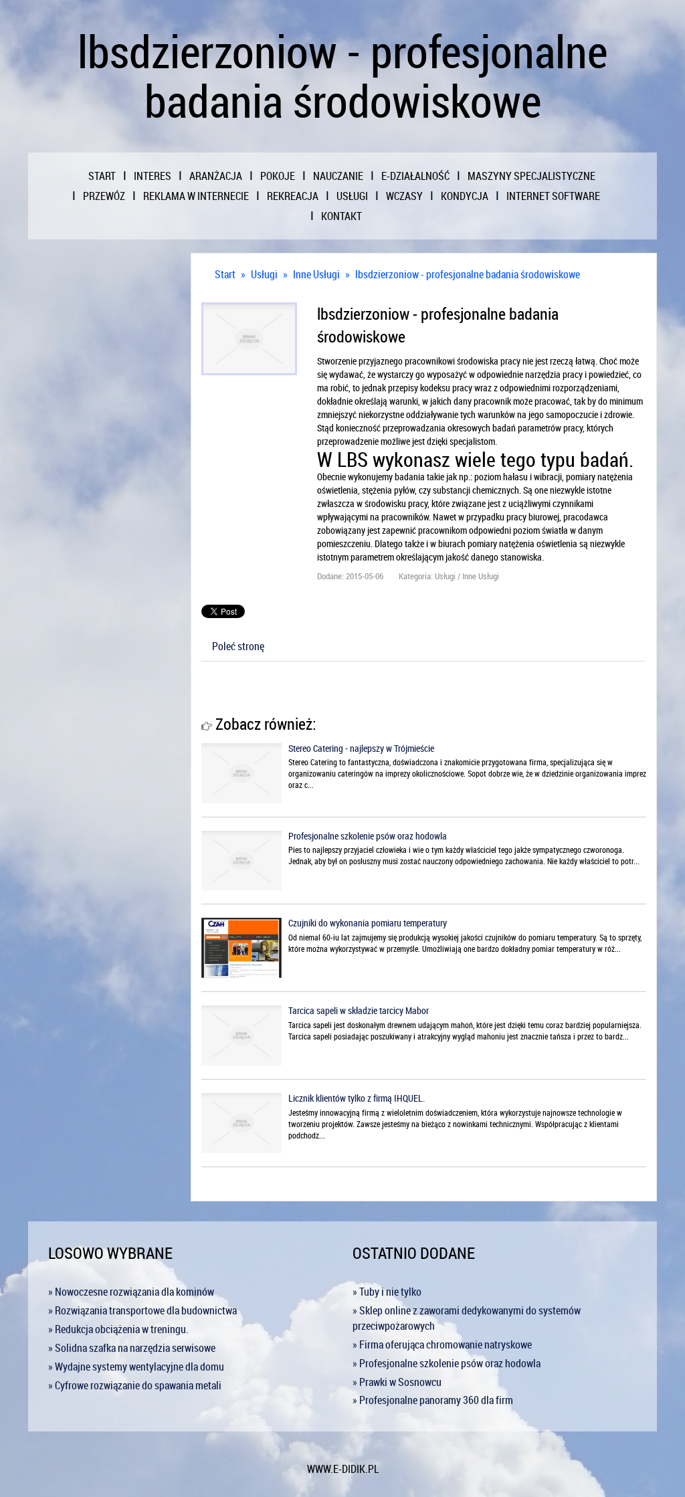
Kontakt (341, 216)
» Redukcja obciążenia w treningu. (118, 1329)
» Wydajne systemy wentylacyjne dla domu (136, 1366)
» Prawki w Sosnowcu (397, 1382)
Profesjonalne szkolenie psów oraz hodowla (367, 835)
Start (225, 274)
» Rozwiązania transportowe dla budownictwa (142, 1310)
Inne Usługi (316, 274)
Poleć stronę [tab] (238, 646)
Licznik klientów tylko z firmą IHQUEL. (356, 1098)
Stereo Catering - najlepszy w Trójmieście (361, 748)
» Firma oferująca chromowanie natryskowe (442, 1344)
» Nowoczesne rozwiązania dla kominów (131, 1291)
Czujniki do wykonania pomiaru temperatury (367, 922)
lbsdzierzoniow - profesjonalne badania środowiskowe (467, 274)
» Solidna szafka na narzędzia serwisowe (131, 1347)
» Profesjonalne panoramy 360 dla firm (433, 1400)
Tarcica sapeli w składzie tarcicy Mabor (358, 1010)
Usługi (264, 274)
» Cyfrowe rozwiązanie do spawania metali (134, 1385)
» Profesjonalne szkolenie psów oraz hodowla (447, 1363)
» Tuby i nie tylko (387, 1291)
